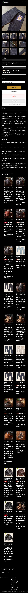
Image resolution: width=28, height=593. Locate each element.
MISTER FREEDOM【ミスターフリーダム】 (20, 294)
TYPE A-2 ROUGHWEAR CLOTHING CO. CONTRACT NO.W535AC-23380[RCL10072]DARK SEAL (8, 487)
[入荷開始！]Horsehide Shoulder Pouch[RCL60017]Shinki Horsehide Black (8, 417)
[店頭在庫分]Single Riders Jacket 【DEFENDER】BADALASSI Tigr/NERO (8, 194)
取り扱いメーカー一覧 (7, 569)
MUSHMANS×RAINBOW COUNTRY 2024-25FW (8, 545)
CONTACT (14, 87)
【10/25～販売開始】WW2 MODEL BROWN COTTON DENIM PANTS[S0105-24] (8, 300)
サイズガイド (5, 572)
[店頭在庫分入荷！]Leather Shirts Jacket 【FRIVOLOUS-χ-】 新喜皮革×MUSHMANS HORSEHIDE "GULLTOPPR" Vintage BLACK (20, 229)
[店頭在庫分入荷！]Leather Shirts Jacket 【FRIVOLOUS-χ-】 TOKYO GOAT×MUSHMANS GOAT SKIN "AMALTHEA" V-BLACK (8, 266)
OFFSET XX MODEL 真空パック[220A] (20, 446)
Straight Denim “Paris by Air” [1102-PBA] (20, 261)
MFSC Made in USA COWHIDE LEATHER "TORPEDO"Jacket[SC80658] (20, 301)
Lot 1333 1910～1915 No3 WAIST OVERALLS (8, 360)
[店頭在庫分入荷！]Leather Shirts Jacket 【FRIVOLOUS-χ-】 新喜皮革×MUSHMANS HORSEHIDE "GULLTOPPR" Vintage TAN (8, 451)
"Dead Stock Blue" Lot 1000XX (20, 387)
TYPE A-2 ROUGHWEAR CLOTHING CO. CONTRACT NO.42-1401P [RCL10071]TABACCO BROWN (20, 487)
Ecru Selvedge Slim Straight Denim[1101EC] (20, 360)
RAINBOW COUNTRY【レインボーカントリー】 (8, 410)
